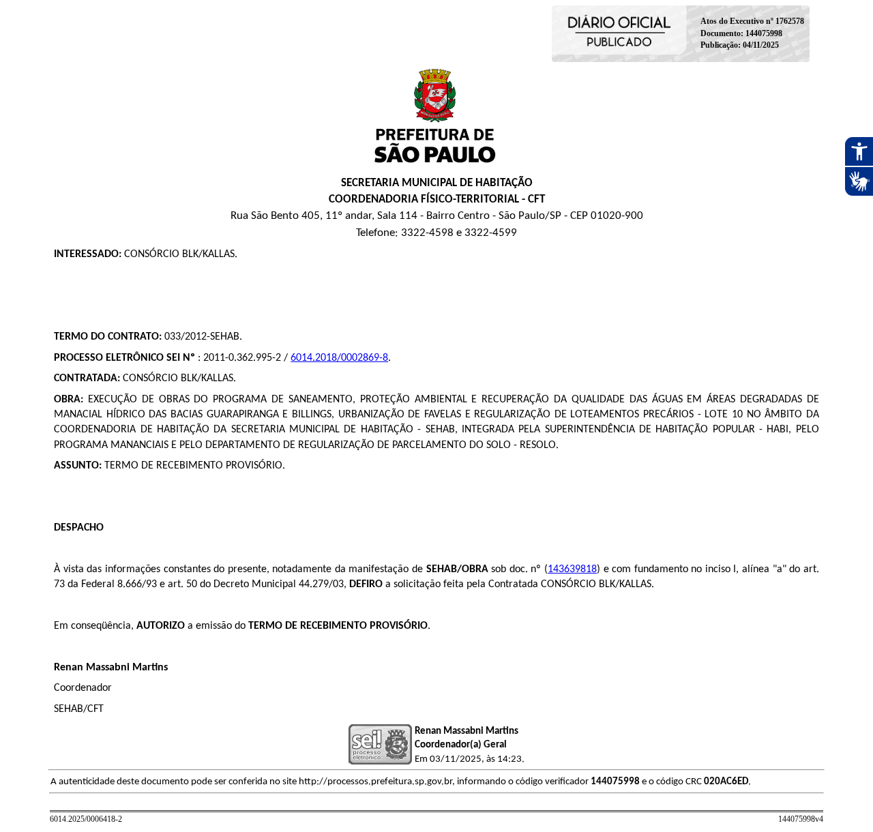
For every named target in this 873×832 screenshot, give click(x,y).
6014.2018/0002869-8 (339, 358)
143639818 (572, 569)
